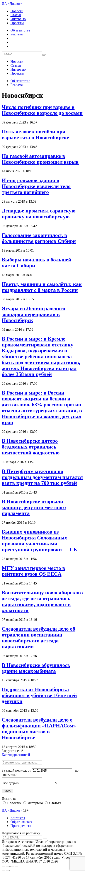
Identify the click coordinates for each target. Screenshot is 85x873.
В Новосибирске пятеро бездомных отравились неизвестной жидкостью (31, 447)
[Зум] (16, 866)
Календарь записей (16, 754)
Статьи (15, 15)
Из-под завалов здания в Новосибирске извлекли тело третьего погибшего (36, 186)
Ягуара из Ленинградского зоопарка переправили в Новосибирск (33, 314)
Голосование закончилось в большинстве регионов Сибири (39, 238)
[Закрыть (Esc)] (3, 866)
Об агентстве (20, 30)
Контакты (17, 818)
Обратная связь (21, 822)
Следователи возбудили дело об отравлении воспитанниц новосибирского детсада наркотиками (38, 637)
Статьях (54, 803)
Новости (16, 11)
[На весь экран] (12, 866)
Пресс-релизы (20, 826)
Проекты (17, 23)
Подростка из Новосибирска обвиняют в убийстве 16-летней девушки (39, 695)
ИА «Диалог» (12, 3)
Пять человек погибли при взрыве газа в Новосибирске (35, 134)
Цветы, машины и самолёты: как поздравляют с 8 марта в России (42, 287)
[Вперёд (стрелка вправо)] (8, 870)
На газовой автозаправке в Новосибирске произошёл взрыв (40, 159)
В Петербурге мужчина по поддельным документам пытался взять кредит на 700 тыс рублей (42, 477)
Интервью (18, 19)
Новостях (13, 803)
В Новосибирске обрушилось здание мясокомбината (36, 668)
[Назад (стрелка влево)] (3, 870)
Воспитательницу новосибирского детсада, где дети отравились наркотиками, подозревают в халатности (42, 601)
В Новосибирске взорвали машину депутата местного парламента (34, 507)
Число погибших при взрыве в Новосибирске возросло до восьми (42, 110)
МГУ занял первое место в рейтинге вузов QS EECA (33, 571)
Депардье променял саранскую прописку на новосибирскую (38, 213)
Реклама (16, 34)
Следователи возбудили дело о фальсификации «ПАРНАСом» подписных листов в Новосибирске (39, 728)
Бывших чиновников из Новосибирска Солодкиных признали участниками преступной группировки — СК (39, 540)
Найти (7, 791)
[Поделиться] (8, 866)
